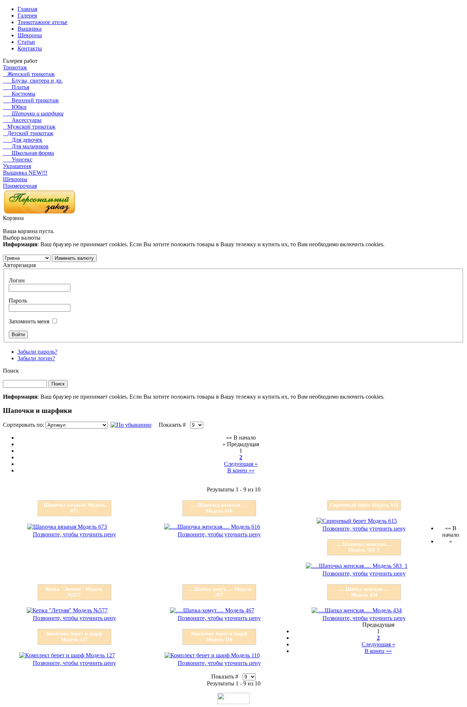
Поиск (11, 371)
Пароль (18, 300)
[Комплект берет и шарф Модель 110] (212, 655)
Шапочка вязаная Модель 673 (74, 508)
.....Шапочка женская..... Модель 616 (219, 508)
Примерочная (20, 186)
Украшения (17, 166)
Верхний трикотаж (31, 100)
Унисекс (17, 159)
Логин (17, 280)
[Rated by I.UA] (233, 702)
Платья (16, 87)
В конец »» (241, 470)
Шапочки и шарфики (33, 113)
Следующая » (241, 464)
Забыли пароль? (37, 352)
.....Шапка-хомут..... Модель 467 (219, 592)
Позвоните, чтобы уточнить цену (74, 534)
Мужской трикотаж (29, 126)
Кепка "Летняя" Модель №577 (74, 592)
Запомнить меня (29, 321)
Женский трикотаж (29, 74)
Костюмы (19, 94)
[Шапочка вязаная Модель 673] (67, 527)
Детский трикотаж (28, 133)
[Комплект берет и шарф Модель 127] (67, 655)
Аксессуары (22, 120)
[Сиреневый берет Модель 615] (357, 521)
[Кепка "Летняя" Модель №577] (67, 610)
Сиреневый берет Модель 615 (364, 505)
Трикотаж (15, 67)
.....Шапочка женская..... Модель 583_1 (364, 547)
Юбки (15, 107)
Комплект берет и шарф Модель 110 (219, 636)
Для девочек (22, 140)
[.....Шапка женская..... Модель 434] (357, 610)
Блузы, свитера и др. (33, 80)
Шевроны (15, 179)
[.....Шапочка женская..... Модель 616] (212, 527)
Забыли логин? (36, 358)
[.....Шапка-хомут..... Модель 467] (212, 610)
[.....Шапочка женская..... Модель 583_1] (357, 566)
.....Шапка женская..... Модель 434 (364, 592)
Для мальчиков (26, 146)
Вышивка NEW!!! (25, 173)
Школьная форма (28, 153)
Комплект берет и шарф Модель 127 (74, 636)
